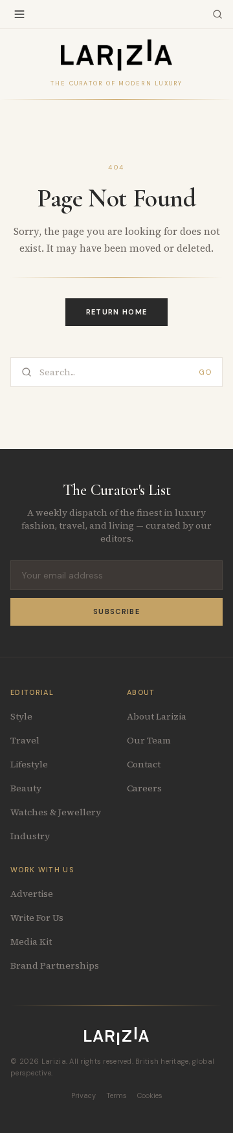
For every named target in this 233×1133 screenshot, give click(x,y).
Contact (144, 764)
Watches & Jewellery (55, 812)
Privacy (83, 1095)
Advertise (31, 893)
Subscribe (116, 611)
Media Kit (31, 941)
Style (21, 716)
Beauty (25, 788)
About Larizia (156, 716)
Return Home (117, 311)
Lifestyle (29, 764)
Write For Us (36, 917)
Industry (30, 836)
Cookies (149, 1095)
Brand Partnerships (54, 965)
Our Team (149, 740)
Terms (116, 1095)
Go (205, 372)
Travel (24, 740)
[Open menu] (19, 14)
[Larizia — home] (116, 55)
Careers (144, 788)
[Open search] (217, 14)
